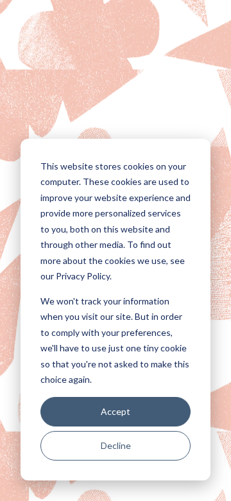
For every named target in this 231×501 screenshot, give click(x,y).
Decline (116, 445)
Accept (115, 411)
